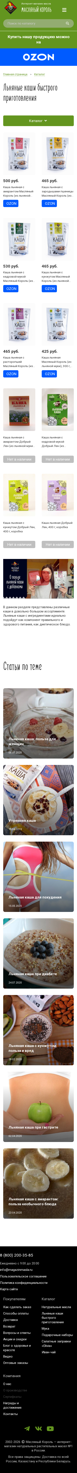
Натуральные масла (56, 1307)
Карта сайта (9, 1289)
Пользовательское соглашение (23, 1276)
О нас (7, 1384)
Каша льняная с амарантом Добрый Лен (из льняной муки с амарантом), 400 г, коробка (19, 446)
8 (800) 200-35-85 (16, 1255)
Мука (45, 1328)
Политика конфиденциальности (23, 1283)
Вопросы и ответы (17, 1333)
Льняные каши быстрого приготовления (53, 1318)
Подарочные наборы (57, 1335)
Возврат (9, 1326)
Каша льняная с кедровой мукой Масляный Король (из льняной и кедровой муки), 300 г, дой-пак (18, 281)
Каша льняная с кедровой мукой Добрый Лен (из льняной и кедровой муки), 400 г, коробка (56, 446)
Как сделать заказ (17, 1307)
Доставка (10, 1320)
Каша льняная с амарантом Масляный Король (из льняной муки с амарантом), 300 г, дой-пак (18, 195)
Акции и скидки (15, 1339)
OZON (11, 203)
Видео (8, 1356)
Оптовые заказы (15, 1363)
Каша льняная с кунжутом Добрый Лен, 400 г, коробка (19, 527)
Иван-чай (49, 1352)
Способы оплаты (16, 1313)
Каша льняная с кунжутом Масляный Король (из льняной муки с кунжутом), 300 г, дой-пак (57, 281)
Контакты (10, 1414)
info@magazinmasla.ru (16, 1270)
